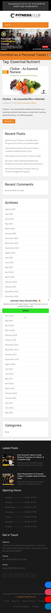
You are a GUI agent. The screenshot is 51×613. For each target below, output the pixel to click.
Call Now (25, 311)
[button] (25, 300)
